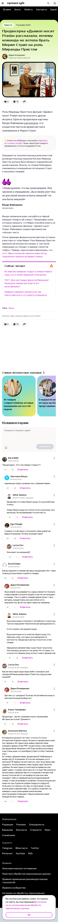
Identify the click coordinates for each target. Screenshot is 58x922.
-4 (15, 488)
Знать (17, 9)
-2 (15, 538)
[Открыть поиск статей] (48, 3)
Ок (29, 915)
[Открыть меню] (54, 458)
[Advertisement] (22, 348)
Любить (28, 9)
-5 (12, 470)
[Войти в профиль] (55, 3)
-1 (17, 517)
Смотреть (41, 9)
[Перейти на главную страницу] (15, 3)
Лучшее (7, 9)
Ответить (23, 469)
